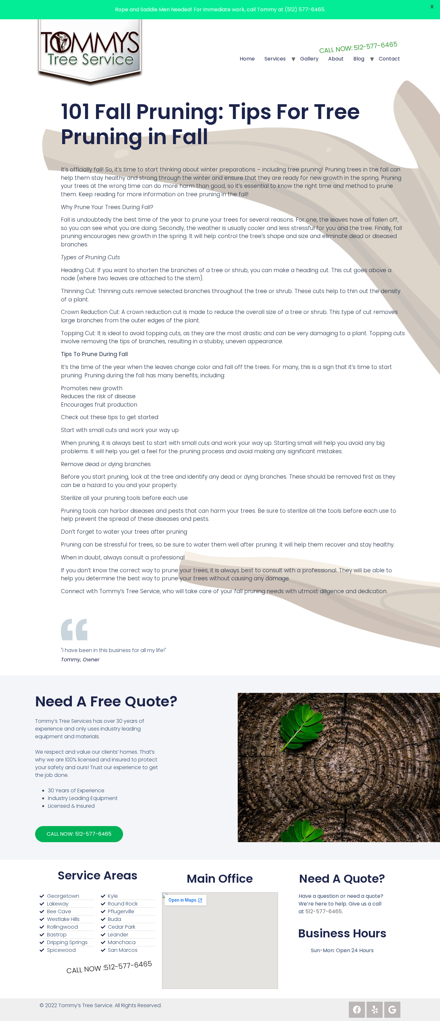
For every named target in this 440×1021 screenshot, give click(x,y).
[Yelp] (375, 1010)
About (336, 58)
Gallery (309, 58)
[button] (79, 834)
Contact (389, 58)
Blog (358, 58)
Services (275, 58)
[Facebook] (357, 1010)
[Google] (392, 1010)
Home (247, 58)
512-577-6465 (323, 911)
